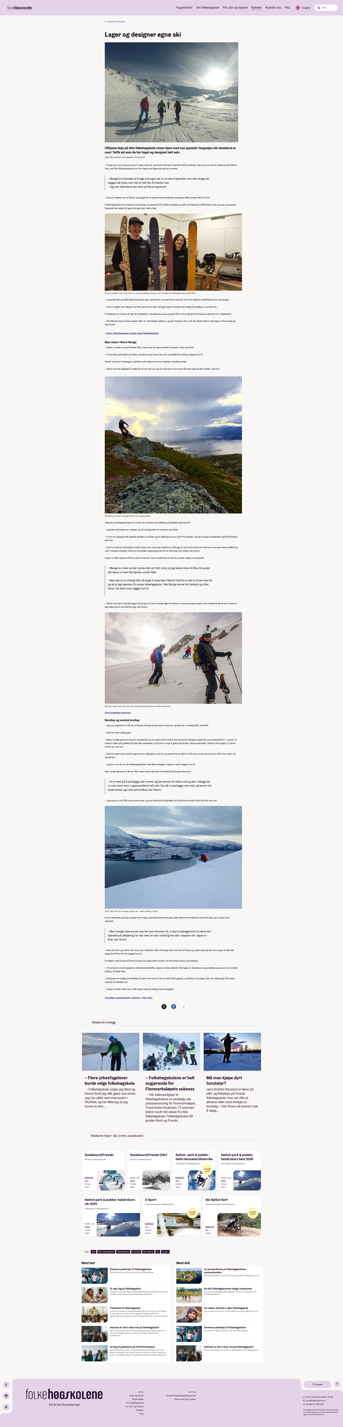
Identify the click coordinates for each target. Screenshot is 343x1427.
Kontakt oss (273, 7)
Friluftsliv (136, 1252)
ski (158, 1252)
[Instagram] (6, 1395)
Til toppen (317, 1384)
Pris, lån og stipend (235, 7)
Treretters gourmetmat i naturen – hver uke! (128, 997)
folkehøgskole (123, 1252)
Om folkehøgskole (207, 7)
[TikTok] (6, 1406)
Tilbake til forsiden (116, 21)
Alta (93, 1252)
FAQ (287, 7)
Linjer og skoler (136, 1395)
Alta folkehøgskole (106, 1252)
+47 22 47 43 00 (312, 1397)
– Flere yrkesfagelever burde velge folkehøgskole (132, 333)
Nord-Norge (148, 1252)
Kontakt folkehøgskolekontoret (181, 1395)
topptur (165, 1252)
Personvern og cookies (185, 1399)
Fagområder (184, 7)
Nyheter (256, 7)
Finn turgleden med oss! (118, 712)
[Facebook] (6, 1384)
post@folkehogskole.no (315, 1400)
